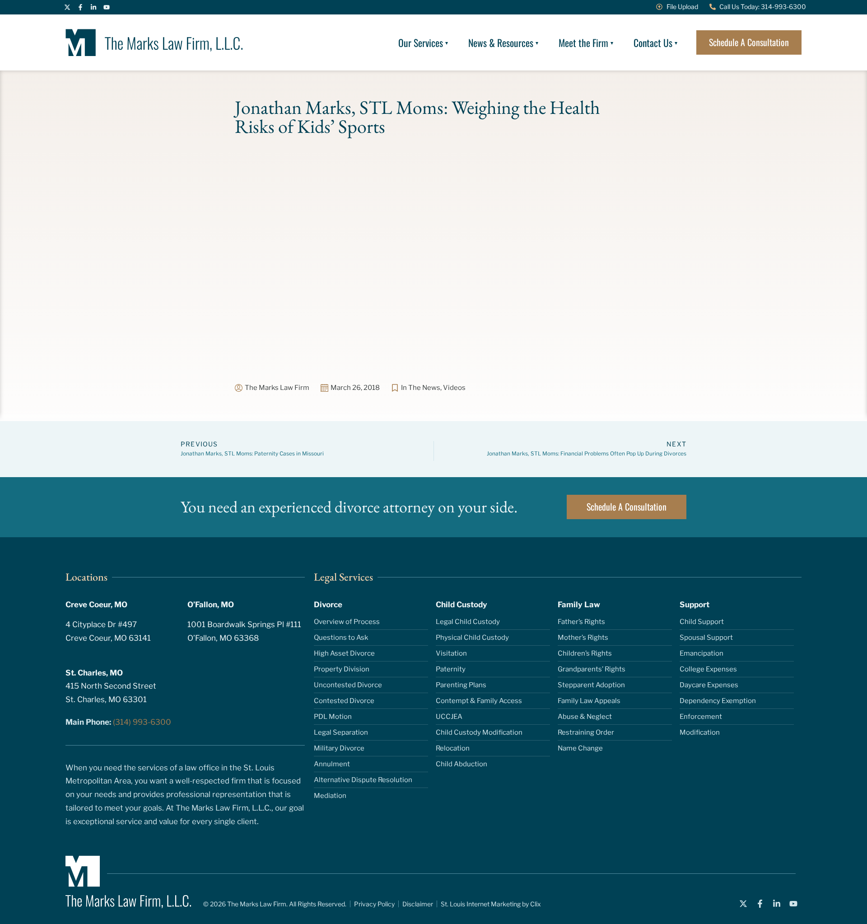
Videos (454, 388)
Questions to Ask (341, 637)
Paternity (451, 669)
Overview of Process (347, 622)
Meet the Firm (583, 42)
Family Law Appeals (589, 701)
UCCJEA (449, 717)
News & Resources (500, 42)
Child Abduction (461, 764)
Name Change (580, 748)
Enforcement (701, 717)
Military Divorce (339, 748)
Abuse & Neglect (585, 717)
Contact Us (653, 42)
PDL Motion (333, 717)
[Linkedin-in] (93, 7)
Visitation (451, 653)
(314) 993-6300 (142, 722)
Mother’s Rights (583, 637)
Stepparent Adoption (591, 685)
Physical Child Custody (472, 637)
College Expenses (708, 669)
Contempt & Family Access (479, 701)
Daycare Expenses (709, 685)
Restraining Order (586, 732)
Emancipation (701, 653)
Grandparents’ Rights (591, 669)
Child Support (702, 622)
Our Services (420, 42)
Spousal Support (706, 637)
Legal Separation (341, 732)
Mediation (330, 796)
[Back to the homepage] (154, 42)
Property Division (341, 669)
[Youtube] (106, 7)
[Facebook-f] (80, 7)
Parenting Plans (461, 685)
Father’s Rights (581, 622)
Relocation (453, 748)
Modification (700, 732)
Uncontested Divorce (348, 685)
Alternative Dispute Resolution (363, 780)
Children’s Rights (585, 653)
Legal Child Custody (468, 622)
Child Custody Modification (479, 732)
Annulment (332, 764)
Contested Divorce (344, 701)
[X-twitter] (67, 7)
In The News (420, 388)
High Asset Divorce (344, 653)
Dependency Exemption (718, 701)
